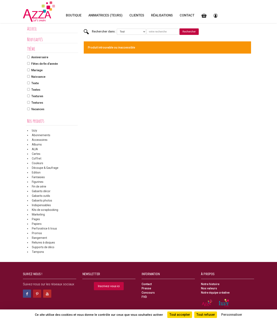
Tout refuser (205, 315)
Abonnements (41, 135)
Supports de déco (43, 247)
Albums (37, 144)
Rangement (39, 237)
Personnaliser (231, 315)
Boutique (74, 15)
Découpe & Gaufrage (45, 167)
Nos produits (35, 121)
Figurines (37, 181)
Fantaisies (38, 177)
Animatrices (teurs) (105, 15)
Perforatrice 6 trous (44, 228)
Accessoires (39, 139)
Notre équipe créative (215, 292)
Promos (37, 233)
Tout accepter (179, 315)
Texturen (37, 96)
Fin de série (39, 186)
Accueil (32, 29)
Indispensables (41, 205)
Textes (35, 89)
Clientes (136, 15)
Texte (35, 83)
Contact (187, 15)
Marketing (38, 214)
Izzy (34, 130)
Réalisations (162, 15)
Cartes (36, 153)
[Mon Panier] (204, 15)
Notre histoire (210, 284)
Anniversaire (39, 57)
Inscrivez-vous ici (109, 286)
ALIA (35, 149)
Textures (37, 102)
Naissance (38, 76)
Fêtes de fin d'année (44, 63)
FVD (144, 296)
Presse (146, 288)
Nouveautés (35, 39)
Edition (36, 172)
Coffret (36, 158)
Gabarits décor (41, 191)
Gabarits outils (41, 195)
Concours (148, 292)
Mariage (37, 70)
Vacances (37, 109)
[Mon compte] (215, 15)
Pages (36, 219)
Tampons (38, 251)
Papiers (37, 223)
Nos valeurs (209, 288)
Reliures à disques (43, 242)
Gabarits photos (42, 200)
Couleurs (37, 163)
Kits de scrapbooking (45, 209)
